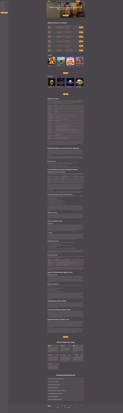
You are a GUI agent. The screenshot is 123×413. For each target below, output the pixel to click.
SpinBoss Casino (4, 2)
